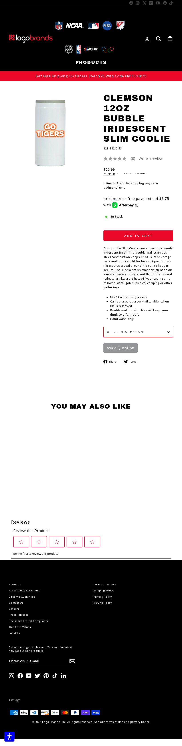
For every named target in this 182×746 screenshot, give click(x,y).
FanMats (14, 633)
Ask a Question (120, 347)
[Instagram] (138, 3)
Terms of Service (104, 584)
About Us (15, 584)
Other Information (125, 331)
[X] (144, 3)
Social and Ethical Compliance (29, 621)
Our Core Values (20, 627)
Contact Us (16, 602)
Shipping (109, 173)
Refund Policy (102, 602)
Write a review (150, 158)
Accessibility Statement (24, 590)
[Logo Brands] (31, 38)
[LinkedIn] (151, 3)
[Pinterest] (165, 3)
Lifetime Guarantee (22, 596)
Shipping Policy (103, 590)
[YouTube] (158, 3)
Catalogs (14, 700)
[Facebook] (131, 3)
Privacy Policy (102, 596)
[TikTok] (171, 3)
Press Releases (18, 614)
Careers (14, 608)
